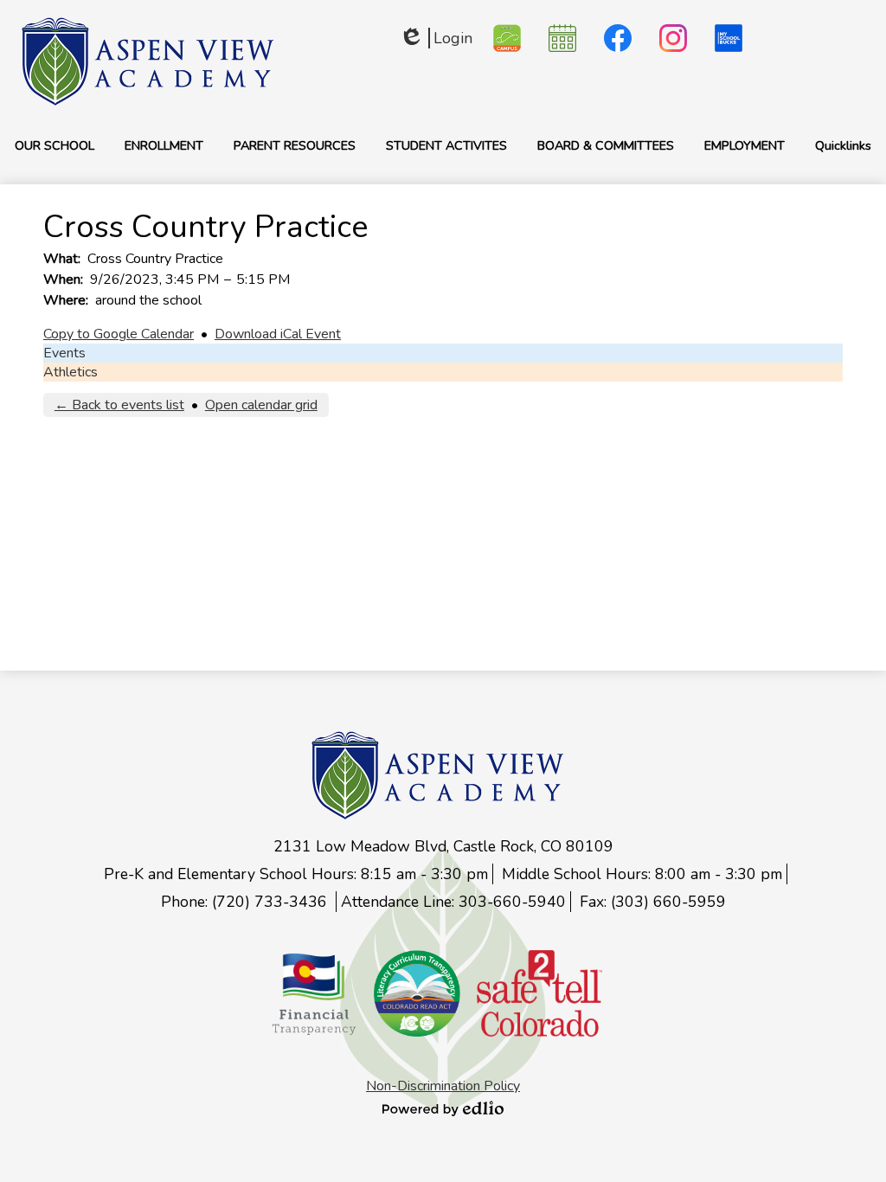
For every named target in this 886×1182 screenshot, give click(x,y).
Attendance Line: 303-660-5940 (453, 901)
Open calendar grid (261, 404)
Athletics (70, 372)
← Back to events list (119, 404)
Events (64, 353)
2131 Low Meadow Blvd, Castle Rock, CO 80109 (443, 846)
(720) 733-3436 (271, 901)
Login (435, 38)
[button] (54, 145)
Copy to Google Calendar (118, 334)
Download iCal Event (278, 334)
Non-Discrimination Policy (443, 1085)
